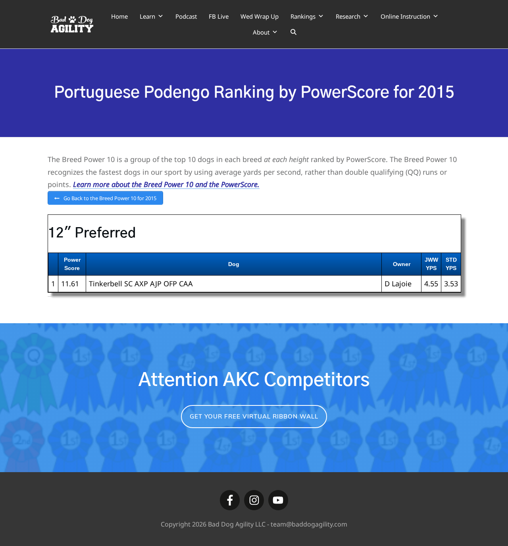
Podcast (186, 16)
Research (348, 16)
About (261, 32)
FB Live (219, 16)
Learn (147, 16)
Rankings (303, 16)
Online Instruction (405, 16)
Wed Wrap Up (260, 16)
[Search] (293, 32)
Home (119, 16)
